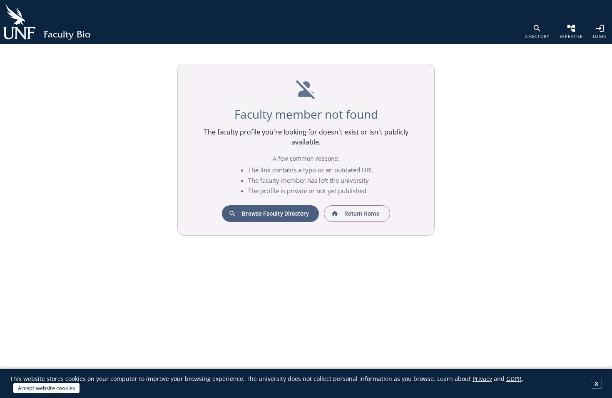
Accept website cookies (46, 388)
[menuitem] (537, 31)
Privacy (482, 379)
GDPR (514, 379)
